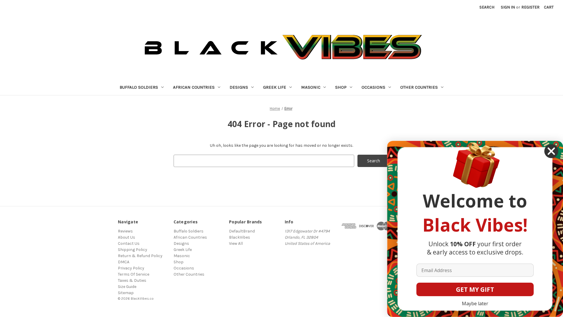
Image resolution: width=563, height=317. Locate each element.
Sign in (508, 7)
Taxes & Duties (132, 280)
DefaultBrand (242, 231)
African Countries (194, 87)
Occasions (373, 87)
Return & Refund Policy (140, 255)
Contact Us (129, 243)
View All (236, 243)
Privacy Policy (131, 268)
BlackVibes (239, 237)
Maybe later (475, 303)
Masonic (310, 87)
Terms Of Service (133, 274)
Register (530, 7)
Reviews (125, 231)
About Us (126, 237)
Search (486, 7)
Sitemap (126, 292)
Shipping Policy (132, 249)
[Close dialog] (551, 151)
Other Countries (419, 87)
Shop (341, 87)
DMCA (123, 261)
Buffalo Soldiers (139, 87)
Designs (239, 87)
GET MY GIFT (475, 289)
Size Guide (127, 286)
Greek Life (274, 87)
